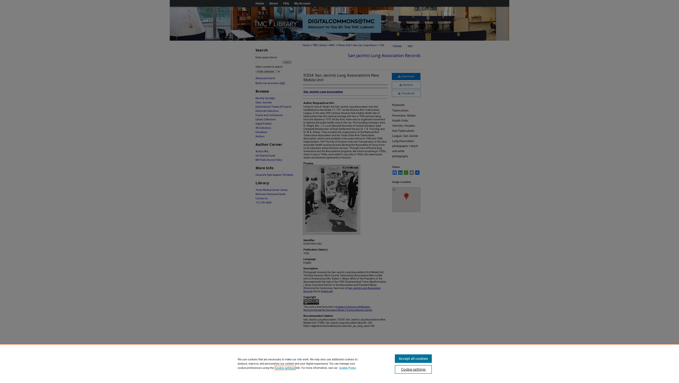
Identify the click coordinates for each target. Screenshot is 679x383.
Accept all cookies (413, 359)
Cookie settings (285, 368)
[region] (339, 363)
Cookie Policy (347, 368)
